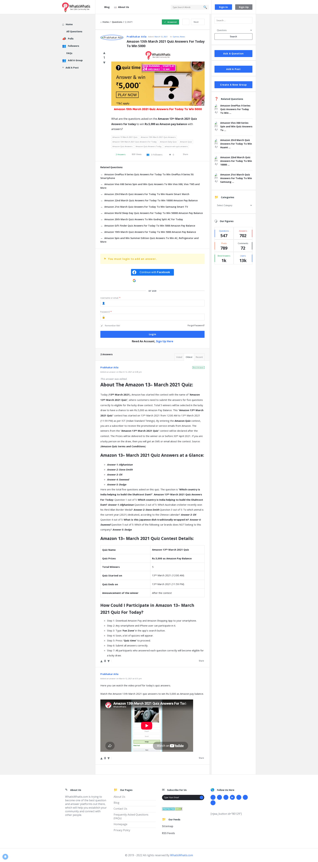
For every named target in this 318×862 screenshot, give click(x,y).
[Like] (104, 52)
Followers (73, 45)
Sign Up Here (164, 341)
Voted (179, 357)
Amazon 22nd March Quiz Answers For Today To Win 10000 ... (236, 161)
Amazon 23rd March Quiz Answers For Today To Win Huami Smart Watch (146, 194)
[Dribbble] (225, 797)
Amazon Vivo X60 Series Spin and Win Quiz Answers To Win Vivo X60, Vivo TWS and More (150, 186)
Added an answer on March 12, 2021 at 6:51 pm (121, 678)
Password (106, 311)
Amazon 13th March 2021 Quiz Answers (158, 137)
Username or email (110, 298)
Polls (71, 38)
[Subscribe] (201, 797)
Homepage (120, 824)
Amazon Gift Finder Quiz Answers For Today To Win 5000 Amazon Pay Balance (149, 225)
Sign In (223, 7)
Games (176, 36)
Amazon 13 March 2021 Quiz (124, 137)
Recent (199, 357)
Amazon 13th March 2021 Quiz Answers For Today (134, 141)
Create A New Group (233, 84)
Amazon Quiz (186, 141)
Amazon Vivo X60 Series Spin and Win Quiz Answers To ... (236, 126)
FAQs (69, 53)
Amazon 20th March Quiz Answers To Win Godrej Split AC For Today (143, 219)
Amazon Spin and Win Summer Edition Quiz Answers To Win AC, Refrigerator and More (149, 239)
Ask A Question (233, 53)
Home (69, 24)
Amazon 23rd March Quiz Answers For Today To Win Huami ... (236, 143)
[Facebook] (213, 797)
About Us (123, 7)
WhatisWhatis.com (181, 855)
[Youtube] (232, 797)
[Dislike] (104, 62)
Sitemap (167, 826)
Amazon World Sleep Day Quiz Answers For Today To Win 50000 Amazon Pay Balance (153, 213)
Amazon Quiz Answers (122, 146)
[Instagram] (238, 797)
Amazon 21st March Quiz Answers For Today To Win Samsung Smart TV (146, 206)
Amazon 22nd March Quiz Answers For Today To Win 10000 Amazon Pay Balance (151, 200)
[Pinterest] (245, 797)
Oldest (189, 357)
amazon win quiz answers (176, 146)
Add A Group (75, 60)
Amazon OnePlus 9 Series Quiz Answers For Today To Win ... (235, 109)
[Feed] (213, 802)
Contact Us (120, 808)
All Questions (74, 31)
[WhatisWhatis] (78, 7)
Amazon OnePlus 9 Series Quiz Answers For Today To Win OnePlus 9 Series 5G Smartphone (147, 176)
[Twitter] (219, 797)
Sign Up (244, 7)
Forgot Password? (196, 325)
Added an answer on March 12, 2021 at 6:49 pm (121, 372)
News (182, 36)
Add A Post (233, 69)
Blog (107, 7)
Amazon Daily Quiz (168, 141)
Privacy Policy (122, 830)
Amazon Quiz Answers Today (148, 146)
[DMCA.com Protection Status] (172, 808)
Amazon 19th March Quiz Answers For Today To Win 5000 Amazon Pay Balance (150, 231)
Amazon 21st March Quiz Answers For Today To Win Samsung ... (236, 178)
